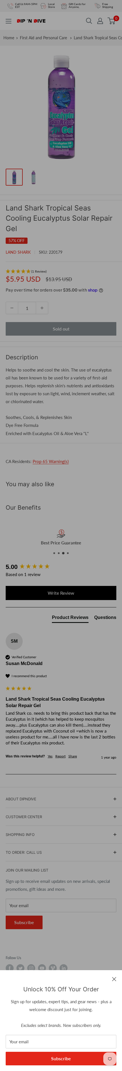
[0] (111, 21)
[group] (61, 567)
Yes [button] (50, 756)
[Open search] (89, 21)
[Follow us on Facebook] (10, 968)
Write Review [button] (61, 593)
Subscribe (61, 1058)
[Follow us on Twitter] (20, 968)
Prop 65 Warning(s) (51, 461)
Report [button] (60, 756)
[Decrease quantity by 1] (12, 308)
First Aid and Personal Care (44, 37)
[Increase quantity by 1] (42, 308)
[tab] (70, 618)
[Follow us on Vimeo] (53, 968)
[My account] (100, 21)
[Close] (114, 979)
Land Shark (18, 252)
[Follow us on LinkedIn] (64, 968)
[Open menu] (8, 21)
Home (8, 37)
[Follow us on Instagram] (31, 968)
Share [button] (72, 756)
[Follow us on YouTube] (42, 968)
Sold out (61, 328)
